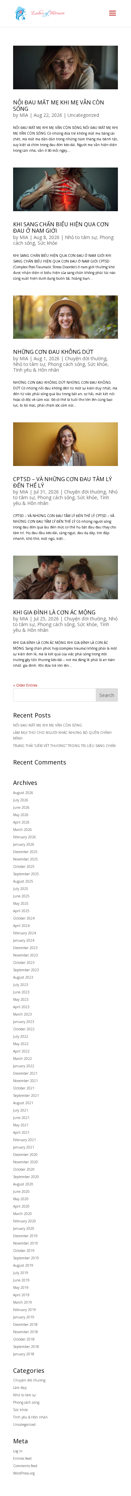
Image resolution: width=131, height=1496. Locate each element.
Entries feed (22, 1458)
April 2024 (21, 925)
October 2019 (24, 1250)
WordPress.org (24, 1473)
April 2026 (21, 822)
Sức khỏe (47, 243)
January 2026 (23, 844)
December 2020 (25, 1154)
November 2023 (25, 955)
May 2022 (21, 1043)
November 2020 (25, 1162)
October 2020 (24, 1169)
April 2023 (21, 1006)
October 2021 (24, 1088)
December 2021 (25, 1073)
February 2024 (24, 933)
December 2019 (25, 1235)
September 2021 (26, 1095)
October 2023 (24, 962)
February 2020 (24, 1221)
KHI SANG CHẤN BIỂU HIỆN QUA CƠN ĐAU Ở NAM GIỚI (61, 227)
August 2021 (23, 1103)
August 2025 (23, 881)
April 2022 (21, 1051)
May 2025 (21, 903)
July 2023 (20, 984)
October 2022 (24, 1029)
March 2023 (22, 1014)
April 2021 (21, 1132)
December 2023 (25, 947)
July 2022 (20, 1036)
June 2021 (21, 1117)
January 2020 (23, 1228)
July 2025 (20, 888)
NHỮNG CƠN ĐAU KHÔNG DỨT (53, 352)
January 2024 (23, 940)
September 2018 (26, 1346)
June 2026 (21, 807)
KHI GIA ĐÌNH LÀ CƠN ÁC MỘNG (54, 612)
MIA (23, 115)
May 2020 (21, 1199)
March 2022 (22, 1058)
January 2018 (23, 1354)
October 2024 (24, 918)
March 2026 (22, 829)
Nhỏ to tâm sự (81, 237)
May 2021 (21, 1125)
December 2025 (25, 851)
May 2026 (21, 814)
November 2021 (25, 1080)
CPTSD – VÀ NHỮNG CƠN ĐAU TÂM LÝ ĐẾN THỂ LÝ (62, 482)
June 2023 (21, 992)
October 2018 (24, 1339)
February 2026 (24, 837)
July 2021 (20, 1110)
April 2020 (21, 1206)
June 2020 (21, 1191)
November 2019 (25, 1243)
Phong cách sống (66, 364)
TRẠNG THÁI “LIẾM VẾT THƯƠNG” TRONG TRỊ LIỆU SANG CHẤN (64, 745)
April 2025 (21, 910)
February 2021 (24, 1139)
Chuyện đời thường (85, 358)
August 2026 (23, 792)
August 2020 (23, 1184)
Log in (18, 1451)
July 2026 (20, 800)
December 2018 (25, 1324)
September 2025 (26, 874)
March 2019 (22, 1302)
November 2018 (25, 1331)
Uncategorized (83, 115)
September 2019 (26, 1258)
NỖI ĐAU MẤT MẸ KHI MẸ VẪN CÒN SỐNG (58, 105)
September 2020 (26, 1176)
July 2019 (20, 1272)
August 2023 (23, 977)
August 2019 (23, 1265)
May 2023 (21, 999)
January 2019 (23, 1317)
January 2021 (23, 1147)
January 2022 (23, 1066)
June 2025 (21, 896)
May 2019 (21, 1287)
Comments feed (25, 1465)
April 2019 (21, 1295)
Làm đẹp (20, 1387)
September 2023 (26, 970)
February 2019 (24, 1309)
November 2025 (25, 859)
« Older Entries (25, 685)
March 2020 (22, 1213)
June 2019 (21, 1280)
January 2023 (23, 1021)
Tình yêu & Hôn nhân (36, 370)
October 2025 (24, 866)
